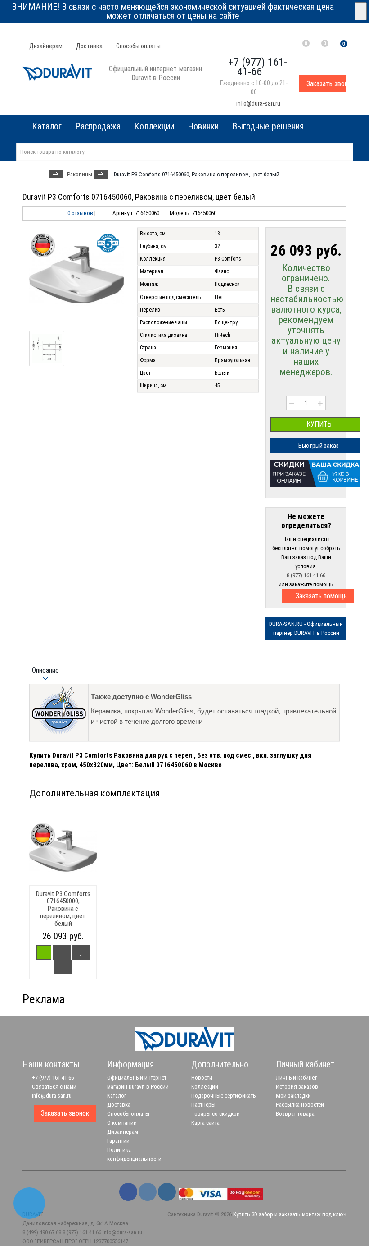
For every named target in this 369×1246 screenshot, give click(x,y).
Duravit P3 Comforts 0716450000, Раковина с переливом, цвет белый (63, 909)
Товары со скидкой (215, 1113)
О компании (122, 1122)
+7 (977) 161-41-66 (52, 1077)
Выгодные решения (268, 126)
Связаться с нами (53, 1086)
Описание (45, 670)
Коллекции (154, 126)
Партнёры (203, 1104)
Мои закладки (293, 1095)
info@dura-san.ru (257, 103)
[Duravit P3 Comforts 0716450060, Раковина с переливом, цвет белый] (76, 274)
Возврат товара (295, 1113)
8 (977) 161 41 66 (306, 575)
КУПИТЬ (318, 424)
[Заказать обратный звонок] (29, 1203)
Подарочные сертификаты (224, 1095)
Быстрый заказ (318, 445)
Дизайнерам (46, 46)
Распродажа (98, 126)
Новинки (203, 126)
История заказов (297, 1086)
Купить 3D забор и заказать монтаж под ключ (289, 1214)
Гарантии (118, 1140)
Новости (201, 1077)
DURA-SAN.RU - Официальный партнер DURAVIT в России (306, 628)
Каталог (116, 1095)
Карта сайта (205, 1122)
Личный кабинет (296, 1077)
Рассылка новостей (300, 1104)
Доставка (89, 46)
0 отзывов (80, 213)
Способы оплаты (138, 46)
